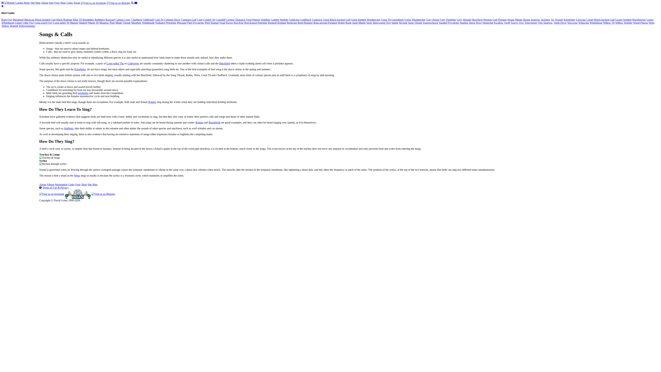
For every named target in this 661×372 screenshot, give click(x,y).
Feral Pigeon (253, 19)
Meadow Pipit (107, 22)
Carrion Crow (122, 19)
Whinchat (583, 22)
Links (70, 2)
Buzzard (110, 19)
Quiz (57, 2)
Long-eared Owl (43, 22)
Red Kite (239, 22)
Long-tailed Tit (61, 22)
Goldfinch (305, 19)
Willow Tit (609, 22)
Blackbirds (214, 122)
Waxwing (572, 22)
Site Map (35, 2)
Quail (222, 22)
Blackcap (29, 19)
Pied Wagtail (212, 22)
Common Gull (188, 19)
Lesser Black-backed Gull (600, 19)
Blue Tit (77, 19)
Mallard (83, 22)
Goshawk (317, 19)
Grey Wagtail (464, 19)
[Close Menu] (2, 6)
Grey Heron (432, 19)
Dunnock (240, 19)
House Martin (514, 19)
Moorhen (136, 22)
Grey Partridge (448, 19)
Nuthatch (160, 22)
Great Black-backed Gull (336, 19)
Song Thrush (415, 22)
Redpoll (272, 22)
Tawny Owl (517, 22)
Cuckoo (230, 19)
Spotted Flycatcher (449, 22)
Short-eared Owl (382, 22)
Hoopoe (502, 19)
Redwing (292, 22)
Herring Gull (490, 19)
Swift (507, 22)
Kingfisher (569, 19)
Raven (229, 22)
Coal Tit (159, 19)
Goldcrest (294, 19)
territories (83, 93)
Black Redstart (64, 19)
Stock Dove (475, 22)
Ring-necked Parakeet (325, 22)
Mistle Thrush (122, 22)
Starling (464, 22)
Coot (199, 19)
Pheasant (182, 22)
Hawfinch (477, 19)
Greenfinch (397, 19)
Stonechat (487, 22)
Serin (369, 22)
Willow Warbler (623, 22)
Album (44, 2)
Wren (651, 22)
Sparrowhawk (430, 22)
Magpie (74, 22)
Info (51, 2)
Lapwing (581, 19)
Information (61, 184)
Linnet (18, 22)
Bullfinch (100, 19)
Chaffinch (136, 19)
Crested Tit (209, 19)
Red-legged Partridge (255, 22)
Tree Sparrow (545, 22)
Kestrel (559, 19)
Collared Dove (172, 19)
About (76, 2)
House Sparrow (531, 19)
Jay (553, 19)
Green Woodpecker (415, 19)
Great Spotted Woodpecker (365, 19)
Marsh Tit (93, 22)
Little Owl (28, 22)
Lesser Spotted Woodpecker (630, 19)
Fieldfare (265, 19)
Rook (348, 22)
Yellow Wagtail (9, 25)
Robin (341, 22)
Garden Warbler (279, 19)
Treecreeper (530, 22)
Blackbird (18, 19)
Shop (63, 2)
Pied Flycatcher (195, 22)
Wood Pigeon (640, 22)
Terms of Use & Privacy (55, 187)
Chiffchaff (148, 19)
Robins (152, 102)
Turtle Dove (559, 22)
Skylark (403, 22)
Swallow (498, 22)
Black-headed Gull (45, 19)
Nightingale (148, 22)
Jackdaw (545, 19)
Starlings (68, 128)
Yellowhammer (27, 25)
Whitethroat (596, 22)
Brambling (88, 19)
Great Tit (386, 19)
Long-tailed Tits (115, 63)
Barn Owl (6, 19)
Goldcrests (133, 63)
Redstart (281, 22)
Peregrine (171, 22)
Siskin (394, 22)
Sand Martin (359, 22)
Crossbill (220, 19)
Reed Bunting (305, 22)
